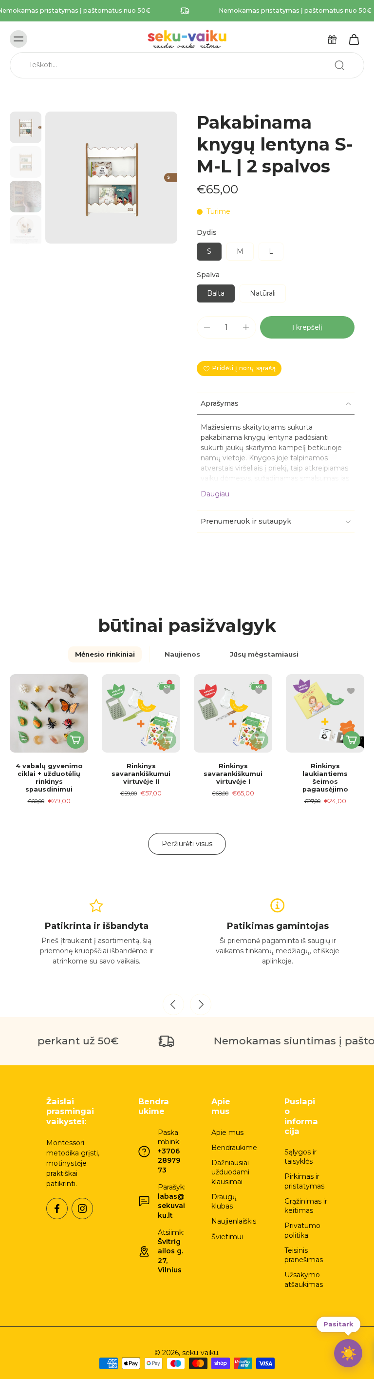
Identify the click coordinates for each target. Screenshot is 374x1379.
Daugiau (215, 494)
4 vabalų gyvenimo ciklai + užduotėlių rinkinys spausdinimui (49, 777)
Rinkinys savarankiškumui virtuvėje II (141, 773)
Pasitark (338, 1325)
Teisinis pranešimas (303, 1255)
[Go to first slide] (200, 1004)
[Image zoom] (111, 178)
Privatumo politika (302, 1230)
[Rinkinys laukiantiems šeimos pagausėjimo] (325, 713)
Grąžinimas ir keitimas (305, 1206)
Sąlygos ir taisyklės (300, 1157)
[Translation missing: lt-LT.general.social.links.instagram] (82, 1208)
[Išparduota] (167, 740)
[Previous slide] (173, 1004)
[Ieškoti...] (339, 65)
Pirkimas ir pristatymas (304, 1181)
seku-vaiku (200, 1352)
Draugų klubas (224, 1201)
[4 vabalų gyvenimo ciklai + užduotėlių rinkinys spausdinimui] (49, 713)
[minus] (207, 327)
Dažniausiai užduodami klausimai (230, 1172)
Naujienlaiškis (233, 1221)
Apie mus (227, 1132)
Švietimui (227, 1236)
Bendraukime (233, 1147)
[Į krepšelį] (75, 740)
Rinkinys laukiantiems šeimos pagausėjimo (325, 777)
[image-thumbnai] (25, 127)
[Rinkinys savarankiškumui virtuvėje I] (233, 713)
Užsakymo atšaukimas (303, 1279)
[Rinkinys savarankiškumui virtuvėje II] (141, 713)
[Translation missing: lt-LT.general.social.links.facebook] (57, 1208)
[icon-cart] (353, 39)
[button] (307, 327)
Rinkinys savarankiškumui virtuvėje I (233, 773)
